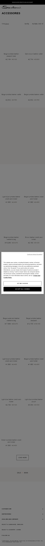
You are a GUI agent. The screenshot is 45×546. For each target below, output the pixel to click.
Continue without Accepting (34, 254)
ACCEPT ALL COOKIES (22, 289)
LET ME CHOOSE (22, 283)
